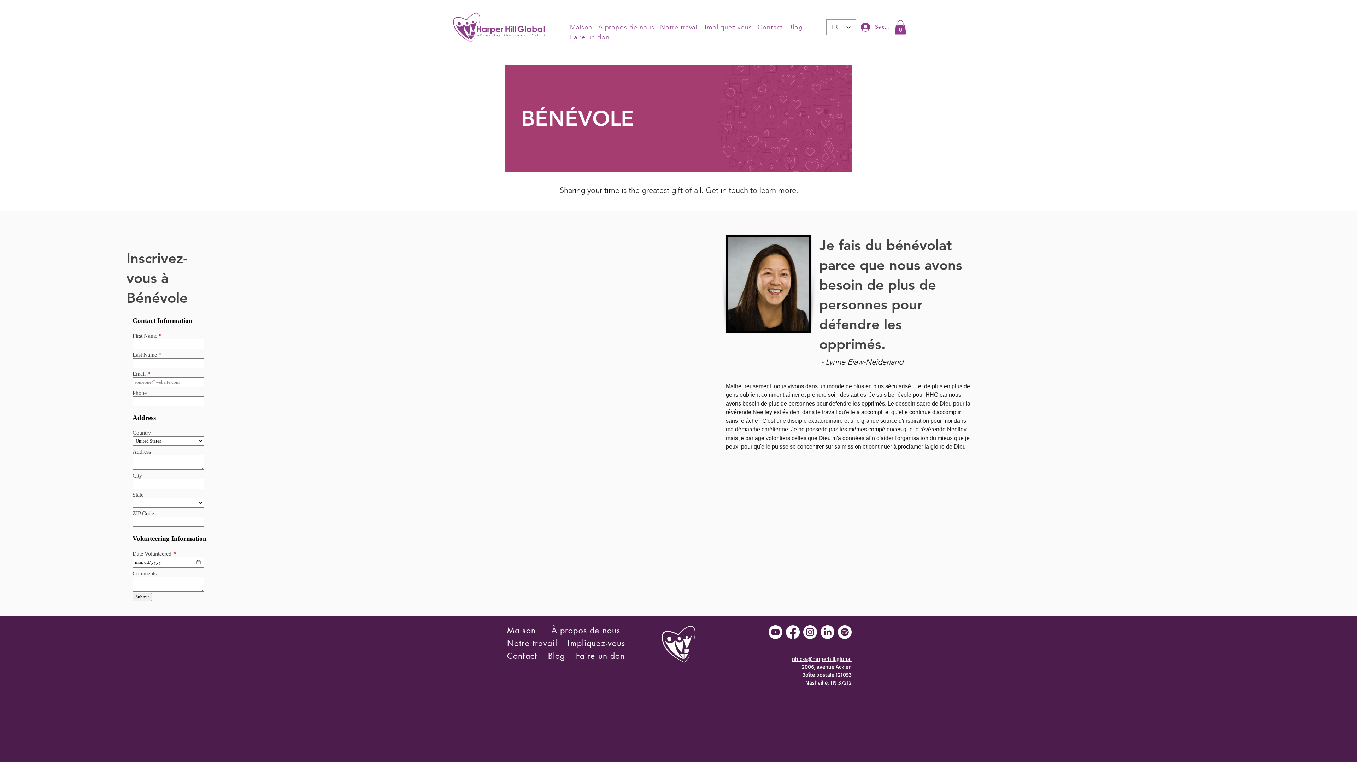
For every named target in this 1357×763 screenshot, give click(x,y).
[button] (900, 27)
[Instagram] (810, 632)
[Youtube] (775, 632)
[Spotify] (845, 632)
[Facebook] (793, 632)
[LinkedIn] (827, 632)
